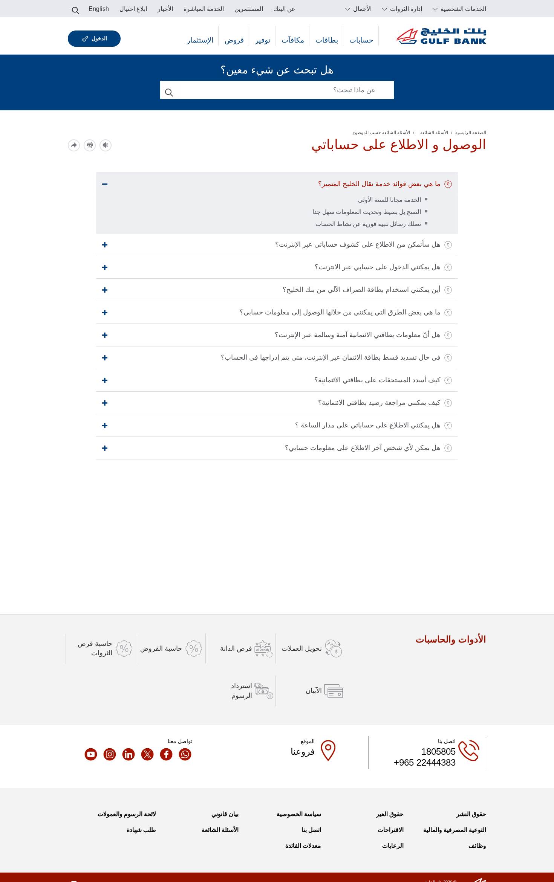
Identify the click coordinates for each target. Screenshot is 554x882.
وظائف (477, 845)
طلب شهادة (141, 830)
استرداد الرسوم (241, 690)
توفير (262, 40)
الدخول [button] (99, 38)
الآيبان (314, 690)
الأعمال (362, 9)
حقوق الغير (390, 814)
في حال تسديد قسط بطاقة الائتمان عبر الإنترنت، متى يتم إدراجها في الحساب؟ (331, 357)
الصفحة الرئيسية (470, 132)
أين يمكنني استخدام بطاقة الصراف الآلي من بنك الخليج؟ (362, 289)
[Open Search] (75, 8)
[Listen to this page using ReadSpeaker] (105, 145)
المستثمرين (248, 9)
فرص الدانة (236, 648)
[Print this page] (90, 145)
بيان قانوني (225, 814)
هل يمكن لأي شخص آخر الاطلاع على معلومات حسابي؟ (363, 448)
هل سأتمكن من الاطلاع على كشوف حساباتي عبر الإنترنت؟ (358, 244)
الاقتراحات (391, 830)
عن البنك (284, 9)
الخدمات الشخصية (462, 9)
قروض (234, 40)
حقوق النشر (471, 814)
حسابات (361, 40)
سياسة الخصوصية (299, 814)
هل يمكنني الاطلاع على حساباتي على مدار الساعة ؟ (368, 425)
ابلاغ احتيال (133, 9)
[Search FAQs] (169, 90)
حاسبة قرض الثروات (95, 648)
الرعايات (393, 845)
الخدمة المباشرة (204, 9)
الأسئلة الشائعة (434, 132)
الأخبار (165, 9)
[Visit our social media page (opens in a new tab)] (182, 754)
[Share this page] (74, 145)
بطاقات (326, 40)
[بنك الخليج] (441, 36)
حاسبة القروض (161, 648)
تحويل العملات (302, 648)
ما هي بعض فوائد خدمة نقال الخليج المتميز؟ (379, 184)
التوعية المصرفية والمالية (454, 830)
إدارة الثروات (405, 9)
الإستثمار (200, 40)
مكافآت (293, 40)
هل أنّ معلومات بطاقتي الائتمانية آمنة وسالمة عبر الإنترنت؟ (358, 335)
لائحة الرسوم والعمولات (127, 814)
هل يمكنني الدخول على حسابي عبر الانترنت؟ (378, 267)
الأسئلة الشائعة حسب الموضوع (381, 132)
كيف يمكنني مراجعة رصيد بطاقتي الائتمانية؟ (379, 402)
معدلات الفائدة (303, 845)
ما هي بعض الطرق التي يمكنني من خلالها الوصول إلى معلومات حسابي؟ (340, 312)
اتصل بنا (311, 830)
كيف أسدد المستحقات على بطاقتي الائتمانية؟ (377, 380)
